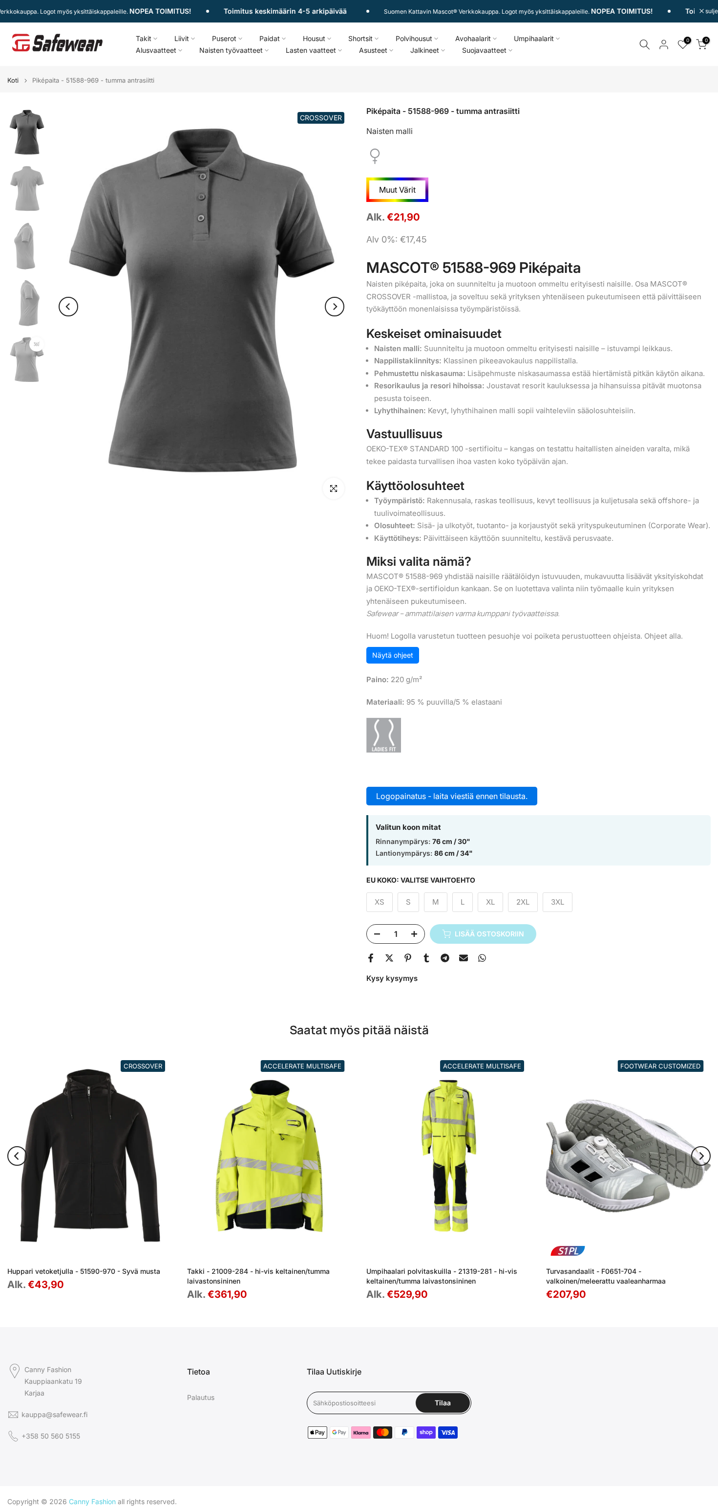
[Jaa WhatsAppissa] (482, 958)
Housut (314, 38)
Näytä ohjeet (392, 655)
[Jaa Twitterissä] (389, 958)
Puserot (224, 38)
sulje (711, 11)
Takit (143, 38)
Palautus (200, 1397)
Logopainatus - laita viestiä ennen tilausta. (452, 796)
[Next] (334, 306)
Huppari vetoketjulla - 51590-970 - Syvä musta (83, 1271)
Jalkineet (424, 50)
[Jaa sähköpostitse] (463, 958)
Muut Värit (397, 190)
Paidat (269, 38)
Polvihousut (414, 38)
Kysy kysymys (392, 978)
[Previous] (68, 306)
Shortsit (360, 38)
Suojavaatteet (484, 50)
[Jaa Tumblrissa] (426, 958)
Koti (13, 80)
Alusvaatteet (156, 50)
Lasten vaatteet (311, 50)
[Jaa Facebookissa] (370, 958)
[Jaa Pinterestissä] (407, 958)
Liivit (181, 38)
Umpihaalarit (534, 38)
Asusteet (373, 50)
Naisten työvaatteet (231, 50)
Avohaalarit (473, 38)
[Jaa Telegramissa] (445, 958)
